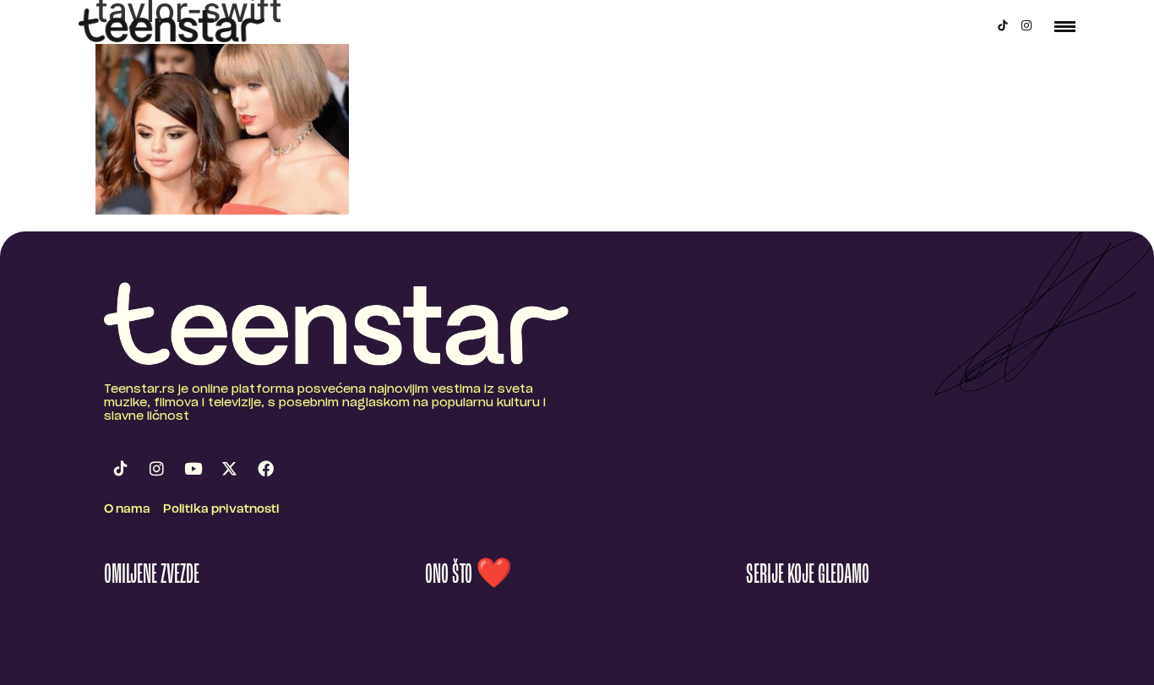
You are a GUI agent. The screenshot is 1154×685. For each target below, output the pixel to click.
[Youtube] (193, 469)
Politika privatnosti (221, 509)
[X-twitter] (229, 469)
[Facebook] (265, 469)
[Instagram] (1026, 25)
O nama (127, 509)
